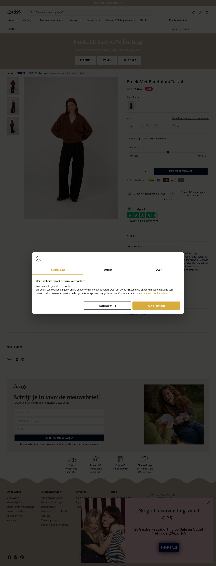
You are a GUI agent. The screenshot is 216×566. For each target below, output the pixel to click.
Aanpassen (105, 305)
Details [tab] (108, 269)
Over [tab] (158, 269)
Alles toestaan (156, 305)
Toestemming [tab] (57, 269)
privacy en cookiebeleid (154, 293)
